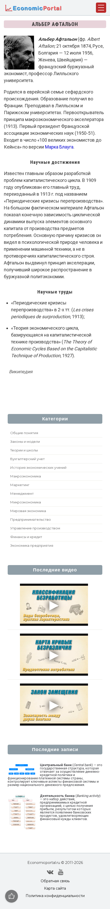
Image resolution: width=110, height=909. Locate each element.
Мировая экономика (28, 511)
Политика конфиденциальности (55, 895)
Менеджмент (22, 493)
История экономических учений (38, 467)
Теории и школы (24, 450)
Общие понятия (24, 433)
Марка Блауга (59, 147)
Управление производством (35, 528)
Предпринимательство (30, 519)
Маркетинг (19, 485)
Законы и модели (25, 441)
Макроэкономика (25, 476)
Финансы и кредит (26, 537)
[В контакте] (50, 872)
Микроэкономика (25, 502)
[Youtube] (60, 872)
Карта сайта (55, 888)
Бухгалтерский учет (27, 459)
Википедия (20, 371)
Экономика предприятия (31, 545)
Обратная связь (55, 881)
